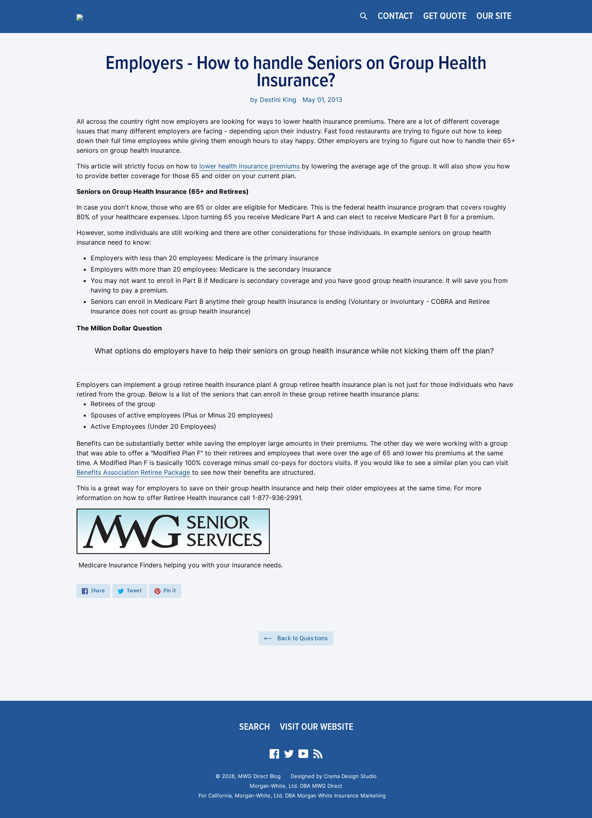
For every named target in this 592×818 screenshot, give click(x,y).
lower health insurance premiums (249, 166)
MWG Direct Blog (259, 776)
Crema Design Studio (350, 776)
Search (254, 727)
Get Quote (444, 16)
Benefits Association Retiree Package (133, 472)
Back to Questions (302, 638)
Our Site (493, 16)
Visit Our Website (316, 727)
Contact (395, 16)
